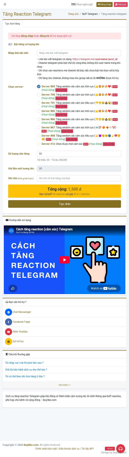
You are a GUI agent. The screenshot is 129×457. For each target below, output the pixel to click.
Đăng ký (122, 4)
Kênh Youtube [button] (20, 331)
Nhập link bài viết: (18, 52)
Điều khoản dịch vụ (69, 448)
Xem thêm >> (64, 385)
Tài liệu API (87, 448)
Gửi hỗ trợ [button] (17, 341)
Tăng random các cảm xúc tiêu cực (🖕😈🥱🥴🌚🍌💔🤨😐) (81, 137)
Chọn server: (16, 86)
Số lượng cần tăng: (19, 153)
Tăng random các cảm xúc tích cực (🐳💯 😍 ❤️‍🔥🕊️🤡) (79, 129)
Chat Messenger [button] (21, 312)
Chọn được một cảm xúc (78, 143)
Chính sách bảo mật (46, 448)
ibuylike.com (31, 444)
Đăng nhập (105, 4)
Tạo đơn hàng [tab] (12, 23)
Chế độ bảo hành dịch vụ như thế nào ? (26, 369)
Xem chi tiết (61, 90)
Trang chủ (73, 13)
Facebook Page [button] (21, 321)
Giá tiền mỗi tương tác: (21, 168)
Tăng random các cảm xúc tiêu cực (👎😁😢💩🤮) (79, 104)
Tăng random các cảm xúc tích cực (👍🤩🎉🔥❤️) (79, 88)
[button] (4, 4)
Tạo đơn (64, 204)
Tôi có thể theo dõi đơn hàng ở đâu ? (25, 376)
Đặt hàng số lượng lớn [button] (26, 44)
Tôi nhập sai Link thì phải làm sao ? (24, 362)
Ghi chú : (21, 178)
